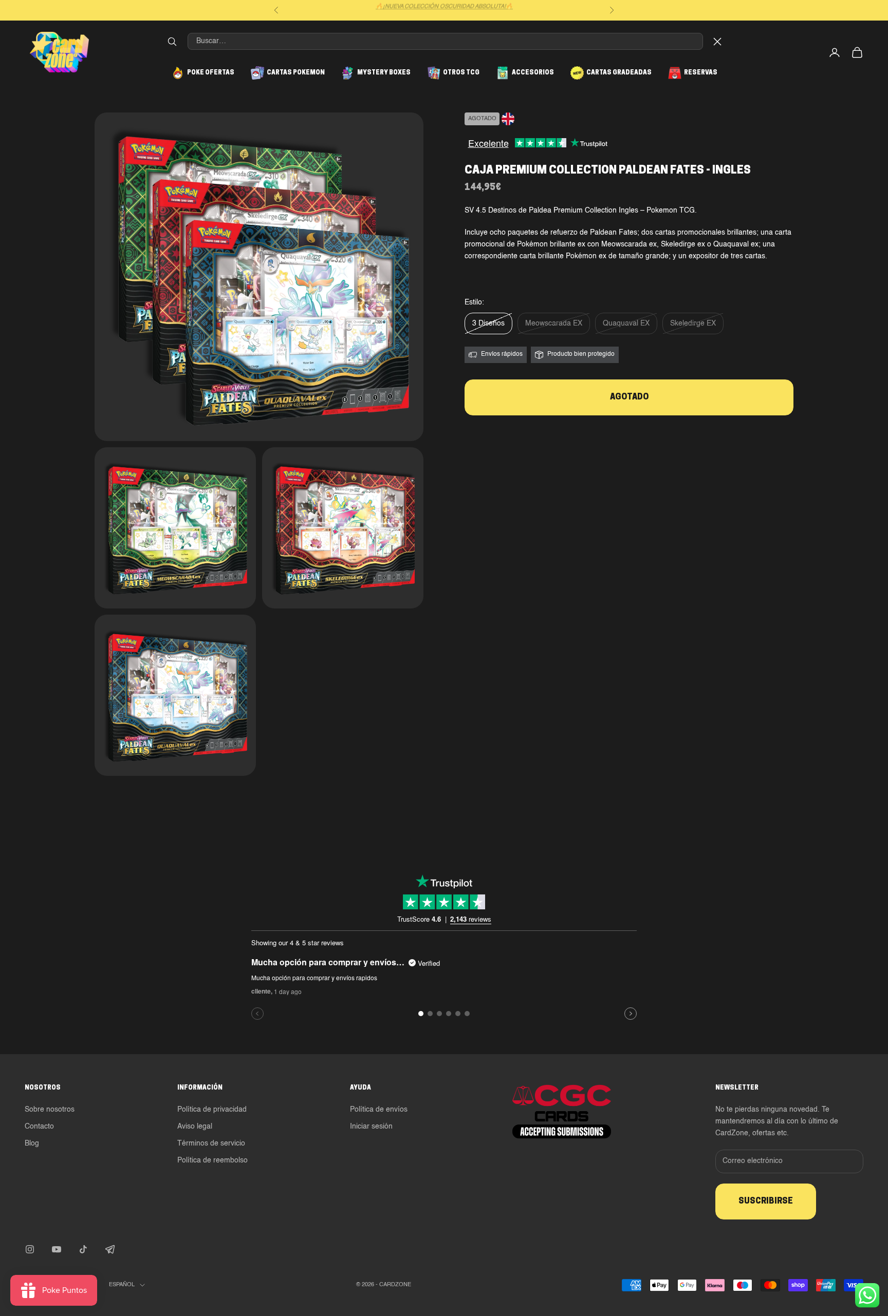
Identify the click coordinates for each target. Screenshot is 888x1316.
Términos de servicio (211, 1143)
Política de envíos (379, 1109)
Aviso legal (194, 1126)
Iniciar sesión (371, 1126)
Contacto (39, 1126)
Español (122, 1285)
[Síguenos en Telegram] (110, 1249)
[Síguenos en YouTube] (56, 1249)
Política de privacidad (212, 1109)
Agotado (629, 397)
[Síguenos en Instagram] (30, 1249)
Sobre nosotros (50, 1109)
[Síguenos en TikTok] (83, 1249)
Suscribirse (765, 1201)
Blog (32, 1143)
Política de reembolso (212, 1160)
